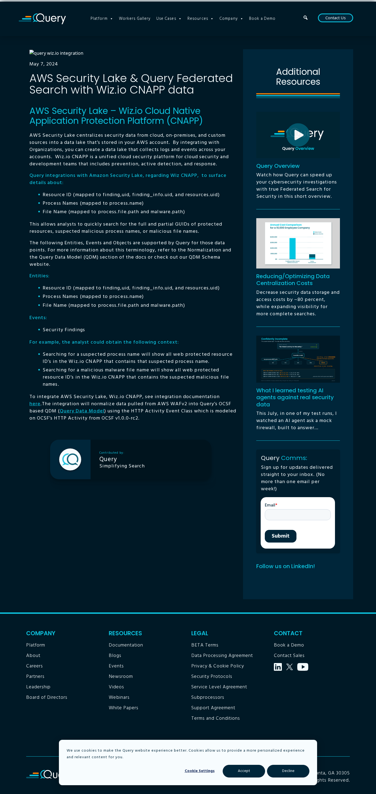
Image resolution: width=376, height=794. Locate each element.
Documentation (126, 645)
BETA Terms (205, 645)
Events (116, 666)
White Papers (123, 708)
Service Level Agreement (219, 687)
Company (228, 19)
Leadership (38, 687)
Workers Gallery (135, 19)
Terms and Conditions (215, 718)
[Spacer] (313, 19)
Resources (197, 19)
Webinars (119, 698)
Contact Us (335, 17)
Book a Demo (262, 19)
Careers (34, 666)
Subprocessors (207, 698)
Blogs (115, 656)
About (33, 656)
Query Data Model (82, 411)
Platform (99, 19)
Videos (116, 687)
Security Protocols (211, 677)
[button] (305, 18)
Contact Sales (289, 656)
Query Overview (278, 166)
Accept (244, 771)
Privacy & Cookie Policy (217, 666)
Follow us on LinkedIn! (285, 566)
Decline (288, 771)
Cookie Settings (200, 771)
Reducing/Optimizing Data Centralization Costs (293, 279)
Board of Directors (46, 698)
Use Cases (166, 19)
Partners (35, 677)
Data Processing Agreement (222, 656)
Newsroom (121, 677)
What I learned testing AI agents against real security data (295, 397)
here (34, 404)
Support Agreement (213, 708)
